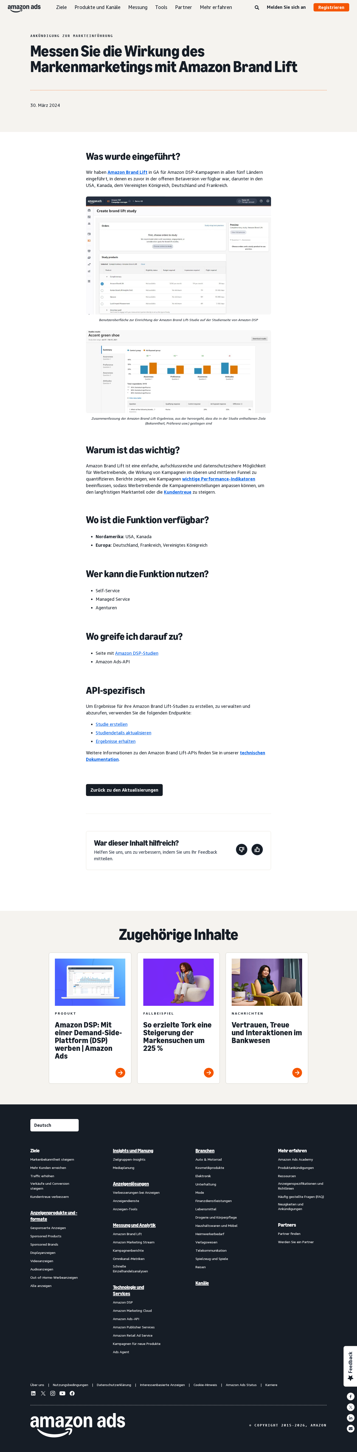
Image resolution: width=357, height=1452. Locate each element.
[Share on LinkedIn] (351, 1418)
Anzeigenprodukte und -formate (53, 1216)
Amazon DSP (123, 1302)
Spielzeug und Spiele (212, 1259)
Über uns (37, 1385)
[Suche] (257, 7)
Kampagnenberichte (128, 1250)
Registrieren (331, 7)
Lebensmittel (206, 1209)
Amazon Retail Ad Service (133, 1335)
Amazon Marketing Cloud (132, 1310)
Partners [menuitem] (287, 1225)
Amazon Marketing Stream (133, 1242)
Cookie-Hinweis (205, 1385)
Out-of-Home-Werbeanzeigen (54, 1277)
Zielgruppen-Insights (129, 1159)
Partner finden (289, 1233)
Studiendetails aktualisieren (123, 732)
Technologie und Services (128, 1290)
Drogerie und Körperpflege (216, 1217)
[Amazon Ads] (20, 7)
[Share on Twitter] (351, 1407)
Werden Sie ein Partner (296, 1242)
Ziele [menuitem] (35, 1151)
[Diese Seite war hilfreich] (257, 850)
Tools (161, 7)
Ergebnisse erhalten (116, 741)
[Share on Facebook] (351, 1396)
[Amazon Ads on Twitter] (43, 1394)
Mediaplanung (123, 1167)
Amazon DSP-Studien (136, 653)
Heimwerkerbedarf (210, 1234)
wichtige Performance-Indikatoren (218, 478)
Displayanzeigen (42, 1252)
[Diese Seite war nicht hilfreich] (241, 850)
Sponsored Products (45, 1236)
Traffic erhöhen (42, 1176)
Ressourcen (287, 1176)
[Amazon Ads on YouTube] (62, 1394)
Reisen (201, 1267)
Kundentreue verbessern (49, 1196)
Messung (137, 7)
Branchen (205, 1151)
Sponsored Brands (44, 1244)
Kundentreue (177, 492)
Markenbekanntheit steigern (52, 1159)
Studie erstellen (112, 724)
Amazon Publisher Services (134, 1327)
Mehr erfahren (216, 7)
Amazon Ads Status (241, 1385)
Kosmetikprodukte (210, 1167)
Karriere (271, 1385)
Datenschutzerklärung (114, 1385)
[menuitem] (54, 1251)
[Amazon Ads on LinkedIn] (33, 1394)
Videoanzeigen (41, 1261)
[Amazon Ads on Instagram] (53, 1394)
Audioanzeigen (41, 1269)
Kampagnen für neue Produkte (137, 1343)
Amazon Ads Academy (295, 1159)
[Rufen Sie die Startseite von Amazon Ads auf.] (77, 1425)
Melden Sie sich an (286, 7)
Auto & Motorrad (209, 1159)
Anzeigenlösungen (131, 1184)
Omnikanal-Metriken (128, 1259)
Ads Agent (121, 1352)
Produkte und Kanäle (97, 7)
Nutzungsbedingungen (70, 1385)
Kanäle (202, 1283)
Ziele (61, 7)
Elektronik (203, 1176)
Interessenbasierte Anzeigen (162, 1385)
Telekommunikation (211, 1250)
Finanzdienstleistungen (214, 1201)
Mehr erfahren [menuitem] (292, 1151)
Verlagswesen (206, 1242)
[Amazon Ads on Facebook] (72, 1394)
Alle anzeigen (40, 1286)
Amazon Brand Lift (127, 172)
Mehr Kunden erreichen (48, 1167)
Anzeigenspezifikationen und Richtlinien (300, 1185)
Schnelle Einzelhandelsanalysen (130, 1268)
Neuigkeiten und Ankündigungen (290, 1206)
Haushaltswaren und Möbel (217, 1225)
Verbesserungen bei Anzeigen (136, 1192)
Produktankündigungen (296, 1167)
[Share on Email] (351, 1429)
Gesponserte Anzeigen (48, 1228)
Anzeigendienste (126, 1201)
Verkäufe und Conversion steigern (49, 1185)
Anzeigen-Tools (125, 1209)
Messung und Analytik (134, 1225)
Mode (200, 1192)
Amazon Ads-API (126, 1319)
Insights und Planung (133, 1151)
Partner (183, 7)
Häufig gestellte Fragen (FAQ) (301, 1196)
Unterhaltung (206, 1184)
